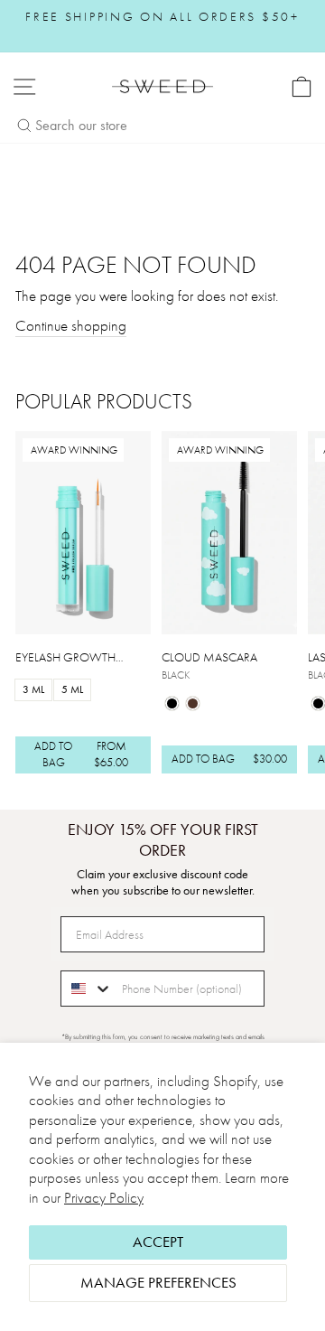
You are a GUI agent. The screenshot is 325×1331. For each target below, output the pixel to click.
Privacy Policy (104, 1197)
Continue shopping (70, 325)
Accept (158, 1242)
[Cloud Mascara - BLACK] (172, 703)
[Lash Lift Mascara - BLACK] (318, 703)
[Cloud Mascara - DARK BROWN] (193, 703)
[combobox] (87, 988)
